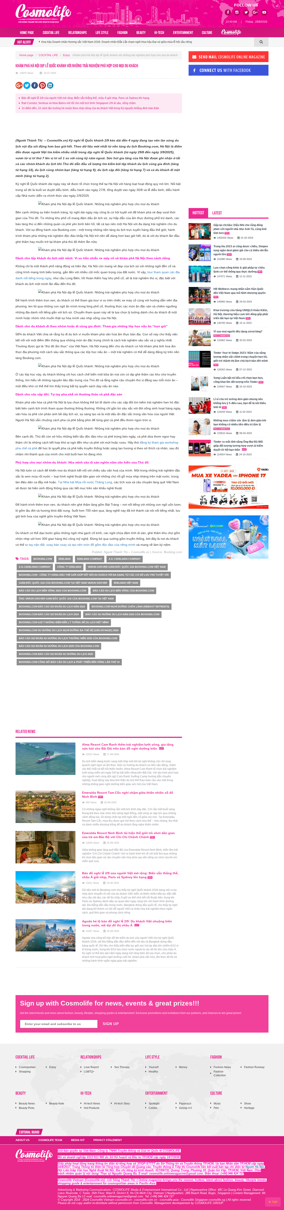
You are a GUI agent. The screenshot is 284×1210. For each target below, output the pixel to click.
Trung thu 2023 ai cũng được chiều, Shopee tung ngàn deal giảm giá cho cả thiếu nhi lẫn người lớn (240, 250)
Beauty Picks (26, 1108)
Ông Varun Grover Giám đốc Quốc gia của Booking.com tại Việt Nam (66, 598)
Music (217, 1103)
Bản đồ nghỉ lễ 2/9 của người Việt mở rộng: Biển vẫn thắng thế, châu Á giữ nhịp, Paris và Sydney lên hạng (85, 98)
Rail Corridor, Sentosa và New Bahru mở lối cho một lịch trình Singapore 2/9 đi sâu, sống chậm (79, 103)
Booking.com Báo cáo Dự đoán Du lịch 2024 (49, 614)
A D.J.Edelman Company (35, 567)
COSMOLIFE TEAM (50, 1140)
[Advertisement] (96, 126)
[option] (146, 42)
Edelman (65, 559)
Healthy (153, 1071)
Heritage (249, 1108)
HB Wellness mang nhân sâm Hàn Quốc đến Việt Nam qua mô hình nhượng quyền (239, 291)
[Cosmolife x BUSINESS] (231, 32)
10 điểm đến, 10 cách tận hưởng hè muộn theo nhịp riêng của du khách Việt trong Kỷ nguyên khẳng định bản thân (90, 108)
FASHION (122, 32)
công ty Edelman (69, 567)
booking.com (43, 559)
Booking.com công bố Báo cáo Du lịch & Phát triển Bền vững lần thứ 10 (69, 662)
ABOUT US (23, 1140)
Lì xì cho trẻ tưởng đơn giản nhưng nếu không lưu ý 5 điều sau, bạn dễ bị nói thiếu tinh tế (239, 403)
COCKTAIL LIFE (51, 32)
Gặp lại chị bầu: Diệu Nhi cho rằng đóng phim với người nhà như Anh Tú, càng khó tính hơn (239, 229)
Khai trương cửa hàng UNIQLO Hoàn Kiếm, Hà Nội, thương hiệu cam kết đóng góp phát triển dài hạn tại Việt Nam (240, 314)
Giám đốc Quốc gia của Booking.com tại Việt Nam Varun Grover (63, 582)
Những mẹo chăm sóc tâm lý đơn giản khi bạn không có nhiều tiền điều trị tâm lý (239, 422)
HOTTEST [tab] (198, 212)
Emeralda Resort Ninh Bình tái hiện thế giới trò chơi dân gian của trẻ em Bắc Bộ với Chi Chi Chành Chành (128, 835)
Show (247, 1103)
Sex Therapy (122, 1067)
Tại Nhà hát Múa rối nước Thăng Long (85, 482)
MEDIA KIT (78, 1140)
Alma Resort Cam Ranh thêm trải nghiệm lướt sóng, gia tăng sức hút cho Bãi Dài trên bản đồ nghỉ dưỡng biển (128, 746)
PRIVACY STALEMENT (107, 1140)
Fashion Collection (220, 1073)
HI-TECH (159, 32)
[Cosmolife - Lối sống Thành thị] (43, 13)
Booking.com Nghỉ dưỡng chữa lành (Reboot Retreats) (130, 606)
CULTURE (207, 32)
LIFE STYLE (102, 32)
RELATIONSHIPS (77, 32)
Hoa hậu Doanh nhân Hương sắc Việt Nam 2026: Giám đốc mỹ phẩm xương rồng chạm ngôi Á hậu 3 (102, 41)
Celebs (153, 1108)
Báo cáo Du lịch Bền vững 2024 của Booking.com (52, 590)
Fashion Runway (254, 1067)
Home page (27, 32)
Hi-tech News (92, 1103)
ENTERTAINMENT (183, 32)
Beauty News (27, 1103)
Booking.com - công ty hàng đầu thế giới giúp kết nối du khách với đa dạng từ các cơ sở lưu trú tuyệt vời (94, 575)
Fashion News (222, 1067)
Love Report (91, 1067)
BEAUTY (141, 32)
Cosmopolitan (27, 1067)
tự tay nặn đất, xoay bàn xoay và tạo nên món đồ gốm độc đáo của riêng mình (80, 544)
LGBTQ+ (89, 1071)
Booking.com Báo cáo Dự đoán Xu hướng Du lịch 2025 (56, 654)
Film (216, 1108)
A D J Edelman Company (124, 559)
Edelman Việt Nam (126, 582)
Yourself (153, 1067)
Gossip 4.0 (185, 1108)
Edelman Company (89, 559)
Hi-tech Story (122, 1103)
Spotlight (154, 1103)
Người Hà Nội (254, 1167)
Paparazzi (185, 1103)
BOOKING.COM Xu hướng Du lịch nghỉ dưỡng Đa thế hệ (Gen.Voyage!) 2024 (68, 630)
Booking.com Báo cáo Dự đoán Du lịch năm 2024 (52, 606)
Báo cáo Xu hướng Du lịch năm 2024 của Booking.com (122, 614)
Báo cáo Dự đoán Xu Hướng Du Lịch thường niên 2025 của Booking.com (68, 638)
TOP (274, 1202)
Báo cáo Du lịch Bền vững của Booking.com (123, 590)
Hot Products (91, 1108)
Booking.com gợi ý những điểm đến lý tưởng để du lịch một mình (64, 622)
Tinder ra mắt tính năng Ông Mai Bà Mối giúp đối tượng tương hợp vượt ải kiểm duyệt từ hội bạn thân (238, 445)
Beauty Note (56, 1103)
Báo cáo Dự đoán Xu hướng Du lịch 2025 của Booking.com (59, 646)
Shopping (25, 1071)
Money (183, 1067)
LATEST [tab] (217, 212)
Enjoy (66, 55)
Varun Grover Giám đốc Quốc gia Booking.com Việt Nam (127, 567)
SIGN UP (111, 1024)
